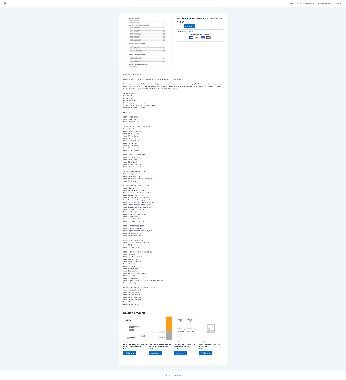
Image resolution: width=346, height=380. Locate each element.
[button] (170, 20)
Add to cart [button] (130, 353)
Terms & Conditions (324, 4)
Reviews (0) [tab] (137, 75)
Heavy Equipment (188, 31)
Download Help (309, 4)
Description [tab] (127, 75)
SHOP (299, 4)
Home (292, 4)
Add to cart (189, 26)
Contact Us (337, 4)
